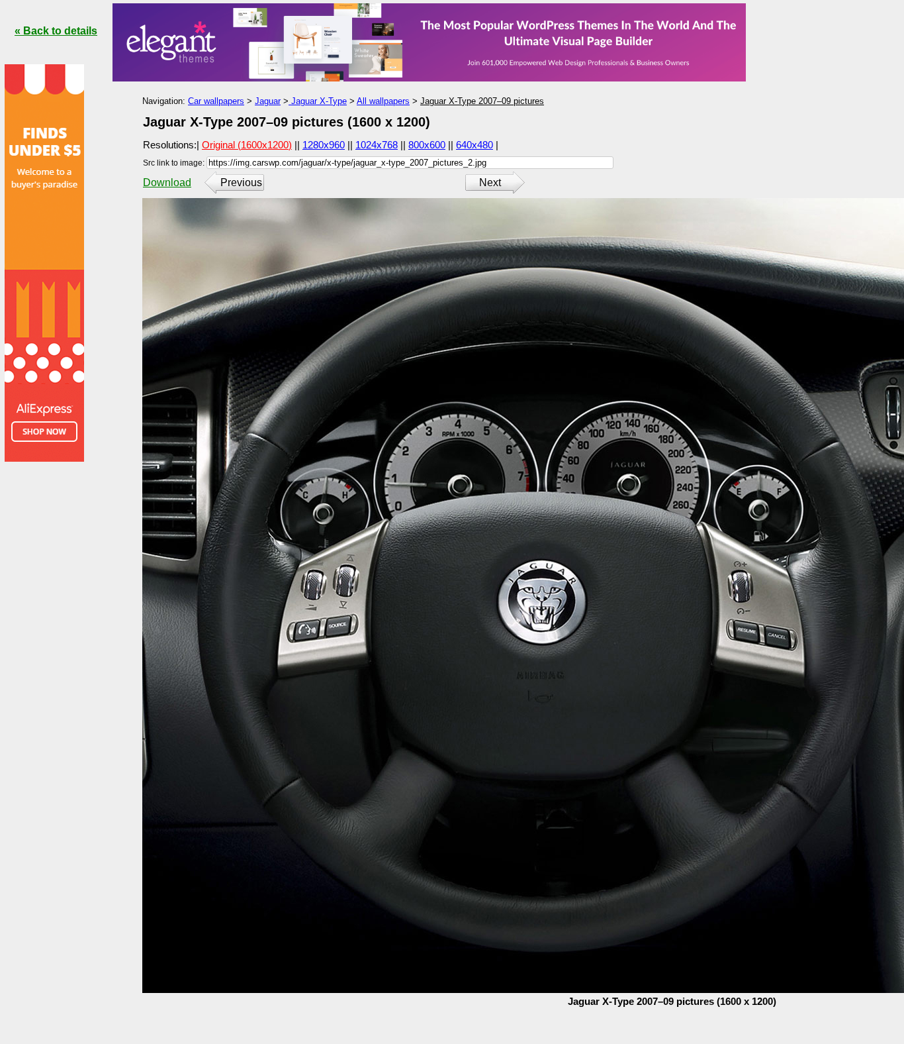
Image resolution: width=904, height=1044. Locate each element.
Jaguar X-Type (318, 101)
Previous (241, 182)
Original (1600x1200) (247, 144)
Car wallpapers (216, 101)
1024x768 (376, 144)
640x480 (474, 144)
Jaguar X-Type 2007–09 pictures (482, 101)
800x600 (426, 144)
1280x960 (323, 144)
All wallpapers (383, 101)
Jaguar (268, 101)
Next (490, 182)
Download (167, 182)
